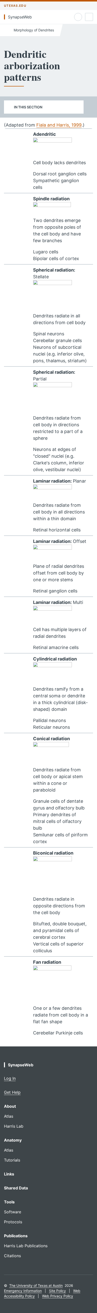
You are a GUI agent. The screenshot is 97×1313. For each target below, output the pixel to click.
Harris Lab (13, 1126)
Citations (12, 1255)
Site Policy (57, 1291)
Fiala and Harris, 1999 (59, 125)
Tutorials (12, 1160)
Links (9, 1173)
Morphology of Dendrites (33, 30)
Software (12, 1211)
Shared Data (16, 1187)
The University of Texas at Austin (36, 1285)
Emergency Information (23, 1291)
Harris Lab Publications (26, 1245)
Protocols (13, 1221)
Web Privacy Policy (57, 1296)
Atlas (8, 1116)
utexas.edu (15, 5)
